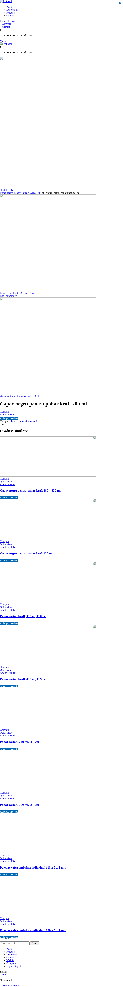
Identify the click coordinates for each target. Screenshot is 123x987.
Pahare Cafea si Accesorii (27, 192)
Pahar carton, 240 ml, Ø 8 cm (19, 742)
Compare (11, 963)
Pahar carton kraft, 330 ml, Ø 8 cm (23, 616)
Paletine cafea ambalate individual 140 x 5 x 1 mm (33, 930)
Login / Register (14, 966)
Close (3, 974)
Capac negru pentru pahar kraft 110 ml (19, 396)
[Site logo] (6, 1)
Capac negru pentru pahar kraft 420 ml (26, 553)
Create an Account (9, 985)
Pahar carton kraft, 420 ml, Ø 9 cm (17, 293)
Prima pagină (7, 192)
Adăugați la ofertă (9, 418)
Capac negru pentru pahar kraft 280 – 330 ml (30, 490)
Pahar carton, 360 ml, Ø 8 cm (19, 804)
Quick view (6, 481)
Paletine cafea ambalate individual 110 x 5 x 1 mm (33, 867)
